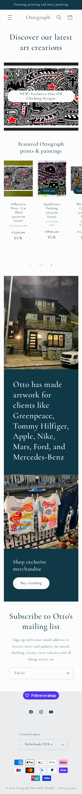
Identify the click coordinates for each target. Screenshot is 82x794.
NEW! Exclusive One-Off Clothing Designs (41, 96)
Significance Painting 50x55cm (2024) (51, 210)
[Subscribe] (67, 673)
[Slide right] (51, 265)
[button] (10, 17)
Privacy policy (67, 788)
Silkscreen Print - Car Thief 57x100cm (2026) (18, 212)
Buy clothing (31, 583)
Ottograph (22, 788)
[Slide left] (31, 265)
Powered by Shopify (42, 788)
